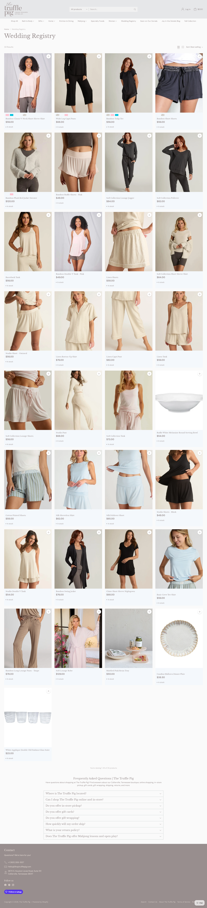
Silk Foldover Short (115, 515)
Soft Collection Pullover (168, 198)
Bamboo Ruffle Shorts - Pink (69, 194)
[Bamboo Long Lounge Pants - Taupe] (28, 638)
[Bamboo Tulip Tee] (128, 83)
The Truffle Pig (24, 902)
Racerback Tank (13, 277)
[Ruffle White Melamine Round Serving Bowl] (179, 400)
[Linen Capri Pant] (128, 321)
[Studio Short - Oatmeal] (28, 321)
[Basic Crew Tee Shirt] (179, 559)
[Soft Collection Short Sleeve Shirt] (179, 241)
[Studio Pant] (78, 400)
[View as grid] (178, 47)
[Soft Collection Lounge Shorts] (28, 400)
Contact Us (152, 902)
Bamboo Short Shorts (167, 119)
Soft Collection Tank (115, 436)
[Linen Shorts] (128, 241)
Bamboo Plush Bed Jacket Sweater (21, 198)
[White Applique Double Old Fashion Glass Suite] (28, 717)
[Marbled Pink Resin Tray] (128, 638)
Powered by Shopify (40, 902)
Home (6, 29)
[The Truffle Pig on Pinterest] (9, 885)
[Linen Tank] (179, 321)
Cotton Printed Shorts (16, 515)
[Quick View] (48, 61)
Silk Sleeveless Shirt (65, 515)
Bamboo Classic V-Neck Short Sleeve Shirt (25, 119)
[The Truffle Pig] (16, 9)
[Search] (135, 9)
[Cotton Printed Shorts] (28, 479)
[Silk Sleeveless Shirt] (78, 479)
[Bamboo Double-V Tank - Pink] (78, 241)
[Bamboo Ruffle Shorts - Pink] (78, 162)
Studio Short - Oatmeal (16, 353)
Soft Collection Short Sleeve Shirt (172, 274)
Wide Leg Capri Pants (66, 119)
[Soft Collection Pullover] (179, 162)
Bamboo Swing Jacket (66, 591)
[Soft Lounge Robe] (78, 638)
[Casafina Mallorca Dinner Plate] (179, 638)
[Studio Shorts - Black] (179, 479)
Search (143, 902)
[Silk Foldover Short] (128, 479)
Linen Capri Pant (114, 357)
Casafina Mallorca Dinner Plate (171, 674)
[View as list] (182, 47)
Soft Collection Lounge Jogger (120, 198)
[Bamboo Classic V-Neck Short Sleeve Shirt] (28, 83)
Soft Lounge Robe (64, 671)
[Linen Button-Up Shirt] (78, 321)
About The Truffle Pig (167, 902)
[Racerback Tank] (28, 241)
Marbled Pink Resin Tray (117, 671)
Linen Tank (162, 357)
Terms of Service (183, 902)
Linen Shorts (112, 277)
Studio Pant (61, 433)
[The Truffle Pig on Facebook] (5, 885)
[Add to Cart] (48, 56)
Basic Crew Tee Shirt (166, 595)
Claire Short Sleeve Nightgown (120, 591)
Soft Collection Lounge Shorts (19, 436)
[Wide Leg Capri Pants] (78, 83)
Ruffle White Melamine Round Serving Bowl (177, 433)
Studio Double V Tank (16, 591)
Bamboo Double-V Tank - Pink (70, 274)
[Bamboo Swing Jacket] (78, 559)
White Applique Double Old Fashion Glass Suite (28, 750)
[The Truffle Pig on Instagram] (13, 885)
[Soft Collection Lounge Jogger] (128, 162)
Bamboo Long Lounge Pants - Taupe (22, 671)
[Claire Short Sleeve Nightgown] (128, 559)
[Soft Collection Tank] (128, 400)
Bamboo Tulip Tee (115, 119)
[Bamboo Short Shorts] (179, 83)
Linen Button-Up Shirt (66, 357)
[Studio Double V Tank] (28, 559)
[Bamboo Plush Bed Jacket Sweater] (28, 162)
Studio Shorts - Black (166, 512)
